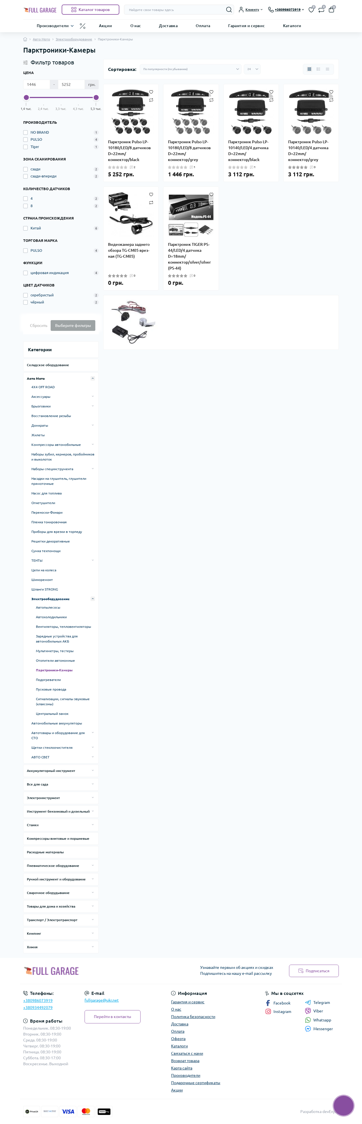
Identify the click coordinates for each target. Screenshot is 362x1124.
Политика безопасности (193, 1016)
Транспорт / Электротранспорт (52, 920)
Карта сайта (181, 1068)
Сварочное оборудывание (48, 893)
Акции (105, 25)
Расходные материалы (45, 852)
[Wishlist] (151, 91)
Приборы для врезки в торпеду (56, 531)
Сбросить (38, 325)
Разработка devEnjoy (319, 1111)
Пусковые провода (51, 689)
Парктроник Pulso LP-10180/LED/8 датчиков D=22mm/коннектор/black (129, 151)
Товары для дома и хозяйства (51, 906)
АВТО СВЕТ (40, 757)
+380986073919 (38, 1000)
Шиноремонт (42, 579)
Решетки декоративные (50, 541)
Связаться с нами (187, 1053)
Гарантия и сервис (246, 25)
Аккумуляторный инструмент (51, 771)
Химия (32, 947)
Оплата (203, 25)
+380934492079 (38, 1007)
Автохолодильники (51, 617)
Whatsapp (322, 1020)
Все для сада (37, 784)
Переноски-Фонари (47, 512)
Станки (32, 825)
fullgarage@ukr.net (102, 1000)
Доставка (168, 25)
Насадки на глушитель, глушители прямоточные (58, 481)
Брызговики (41, 406)
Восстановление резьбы (51, 416)
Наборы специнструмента (52, 469)
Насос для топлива (46, 493)
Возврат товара (185, 1060)
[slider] (26, 97)
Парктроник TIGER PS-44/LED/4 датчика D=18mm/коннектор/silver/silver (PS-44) (189, 256)
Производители (53, 25)
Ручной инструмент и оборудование (56, 879)
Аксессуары (40, 396)
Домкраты (39, 425)
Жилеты (38, 435)
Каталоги (292, 25)
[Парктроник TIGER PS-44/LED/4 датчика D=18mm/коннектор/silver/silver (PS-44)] (191, 214)
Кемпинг (34, 933)
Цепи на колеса (43, 570)
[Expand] (92, 378)
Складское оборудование (48, 365)
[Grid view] (309, 69)
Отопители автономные (55, 660)
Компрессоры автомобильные (56, 444)
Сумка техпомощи (46, 551)
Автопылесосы (48, 607)
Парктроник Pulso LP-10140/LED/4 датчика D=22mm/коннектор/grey (308, 151)
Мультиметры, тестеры (55, 651)
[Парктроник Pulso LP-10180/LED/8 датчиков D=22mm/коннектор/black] (131, 111)
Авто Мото (41, 39)
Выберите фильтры (73, 325)
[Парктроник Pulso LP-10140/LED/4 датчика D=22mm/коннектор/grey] (311, 111)
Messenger (323, 1029)
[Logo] (40, 9)
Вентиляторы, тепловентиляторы (63, 626)
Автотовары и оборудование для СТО (58, 735)
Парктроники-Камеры (54, 670)
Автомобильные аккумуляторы (56, 723)
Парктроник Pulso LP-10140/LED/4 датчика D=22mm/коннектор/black (248, 151)
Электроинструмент (43, 798)
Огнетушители (43, 503)
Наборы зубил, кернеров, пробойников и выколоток (62, 456)
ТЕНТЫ (36, 560)
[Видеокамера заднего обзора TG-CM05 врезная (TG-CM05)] (131, 214)
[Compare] (151, 99)
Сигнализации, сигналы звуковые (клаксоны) (63, 701)
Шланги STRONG (44, 589)
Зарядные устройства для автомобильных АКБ (57, 638)
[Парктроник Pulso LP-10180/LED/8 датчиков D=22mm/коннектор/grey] (191, 111)
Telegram (321, 1002)
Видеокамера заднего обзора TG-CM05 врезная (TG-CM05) (129, 250)
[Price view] (327, 69)
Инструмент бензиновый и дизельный (58, 811)
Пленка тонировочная (49, 522)
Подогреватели (48, 680)
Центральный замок (52, 713)
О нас (135, 25)
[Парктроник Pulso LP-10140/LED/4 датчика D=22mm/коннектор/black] (251, 111)
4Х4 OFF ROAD (43, 387)
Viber (318, 1011)
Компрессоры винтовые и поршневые (58, 838)
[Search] (229, 9)
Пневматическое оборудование (53, 865)
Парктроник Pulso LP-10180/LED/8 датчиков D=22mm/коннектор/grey (189, 151)
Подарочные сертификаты (195, 1082)
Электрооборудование (74, 39)
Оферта (178, 1038)
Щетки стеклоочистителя (52, 747)
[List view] (318, 69)
